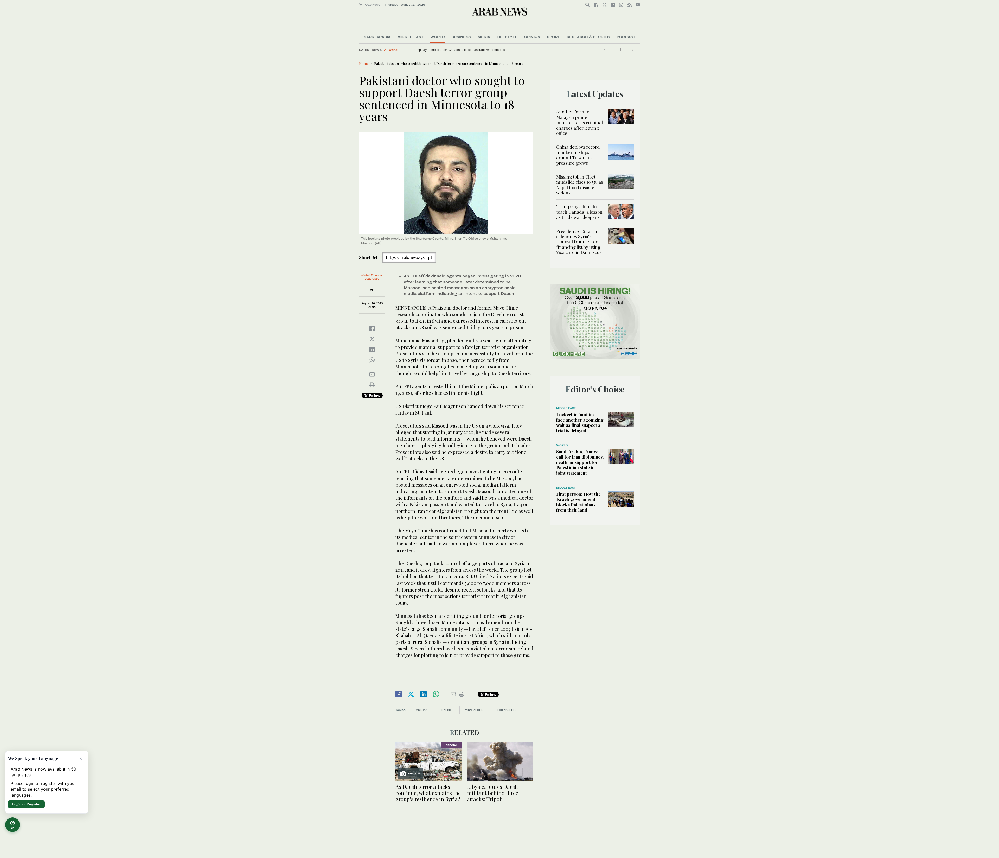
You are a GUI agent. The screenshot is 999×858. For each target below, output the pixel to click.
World (437, 37)
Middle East (410, 37)
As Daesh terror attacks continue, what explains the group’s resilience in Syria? (428, 793)
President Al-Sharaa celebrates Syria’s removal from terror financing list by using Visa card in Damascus (578, 241)
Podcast (626, 37)
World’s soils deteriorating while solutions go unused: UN (452, 50)
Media (484, 37)
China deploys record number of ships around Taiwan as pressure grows (578, 155)
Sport (553, 37)
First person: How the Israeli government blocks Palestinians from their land (578, 502)
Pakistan (421, 709)
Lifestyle (507, 37)
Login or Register (26, 804)
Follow (374, 395)
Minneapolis (474, 709)
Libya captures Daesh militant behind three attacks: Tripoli (492, 793)
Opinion (532, 37)
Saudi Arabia (377, 37)
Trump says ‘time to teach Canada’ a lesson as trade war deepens (579, 212)
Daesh (446, 709)
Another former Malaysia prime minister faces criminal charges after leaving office (579, 122)
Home (364, 63)
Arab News (372, 5)
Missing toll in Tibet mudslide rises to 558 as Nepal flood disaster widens (579, 184)
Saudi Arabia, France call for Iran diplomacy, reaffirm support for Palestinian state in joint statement (580, 462)
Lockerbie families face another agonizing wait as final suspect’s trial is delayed (580, 422)
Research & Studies (588, 37)
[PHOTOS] (428, 761)
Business (461, 37)
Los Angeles (506, 709)
